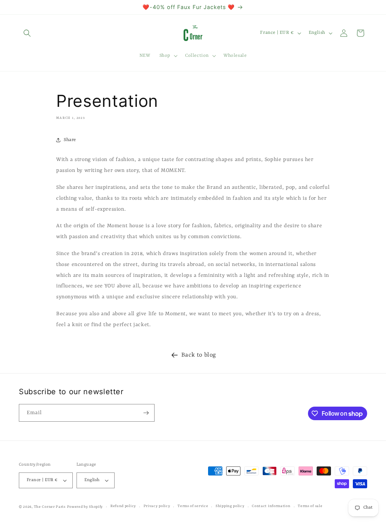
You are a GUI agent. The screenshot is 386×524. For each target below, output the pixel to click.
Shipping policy (230, 506)
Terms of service (193, 506)
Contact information (271, 506)
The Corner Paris (50, 507)
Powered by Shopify (85, 507)
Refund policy (123, 506)
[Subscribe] (146, 413)
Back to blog (198, 355)
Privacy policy (157, 506)
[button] (27, 33)
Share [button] (70, 140)
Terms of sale (310, 506)
